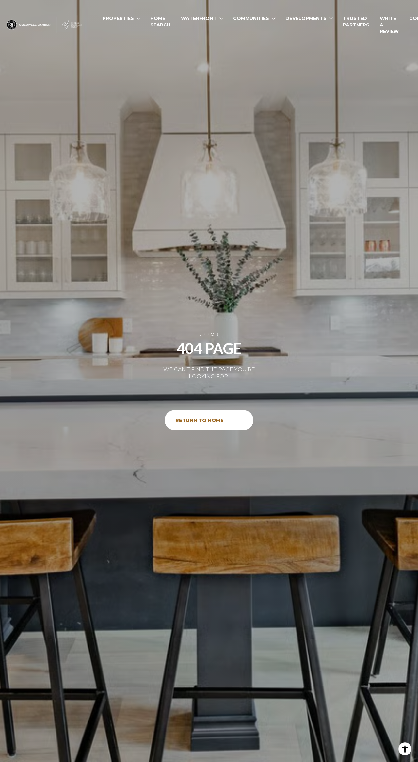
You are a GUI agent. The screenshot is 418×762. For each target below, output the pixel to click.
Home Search (160, 21)
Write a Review (389, 24)
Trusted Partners (356, 21)
